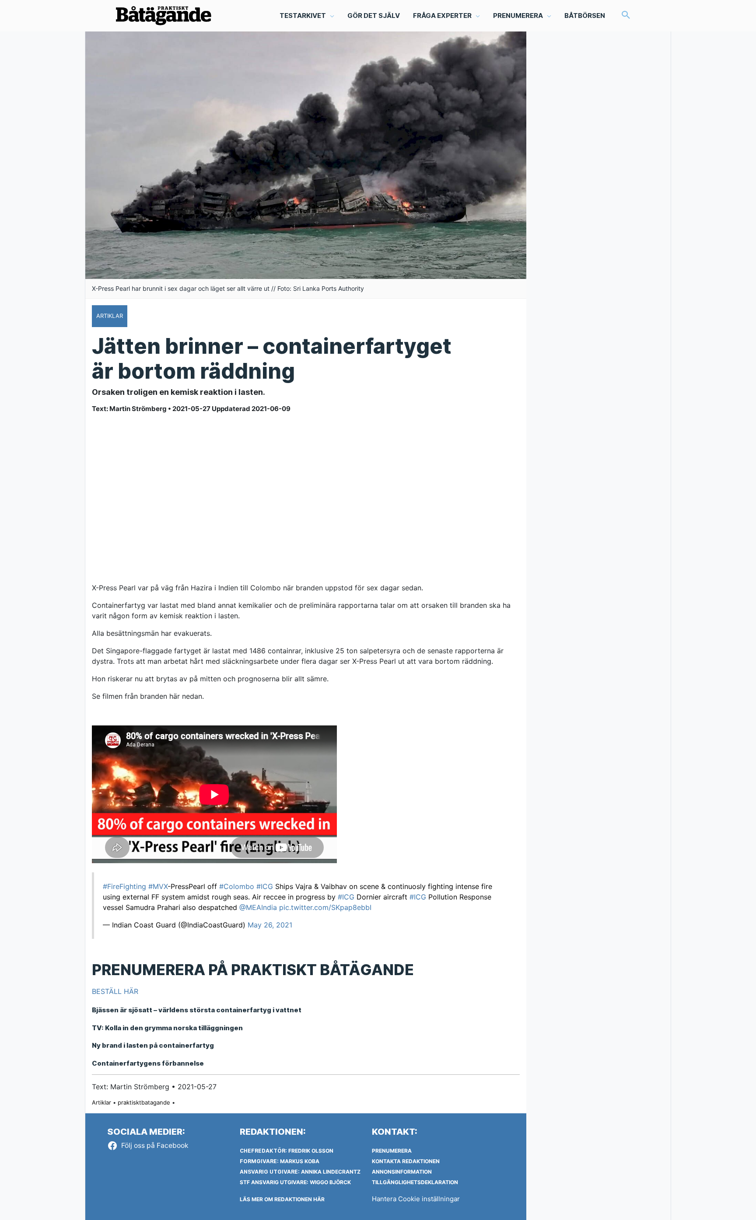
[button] (626, 15)
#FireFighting (124, 886)
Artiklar (101, 1102)
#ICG (264, 886)
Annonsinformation (402, 1171)
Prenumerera (392, 1150)
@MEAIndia (258, 907)
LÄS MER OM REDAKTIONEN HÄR (282, 1199)
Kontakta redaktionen (406, 1161)
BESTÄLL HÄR (115, 991)
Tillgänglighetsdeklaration (415, 1182)
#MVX (158, 886)
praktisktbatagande (144, 1102)
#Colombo (236, 886)
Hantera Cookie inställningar (416, 1199)
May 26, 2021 (270, 924)
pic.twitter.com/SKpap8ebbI (325, 907)
